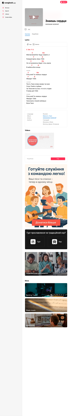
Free (58, 158)
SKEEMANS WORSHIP (52, 24)
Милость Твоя (47, 116)
